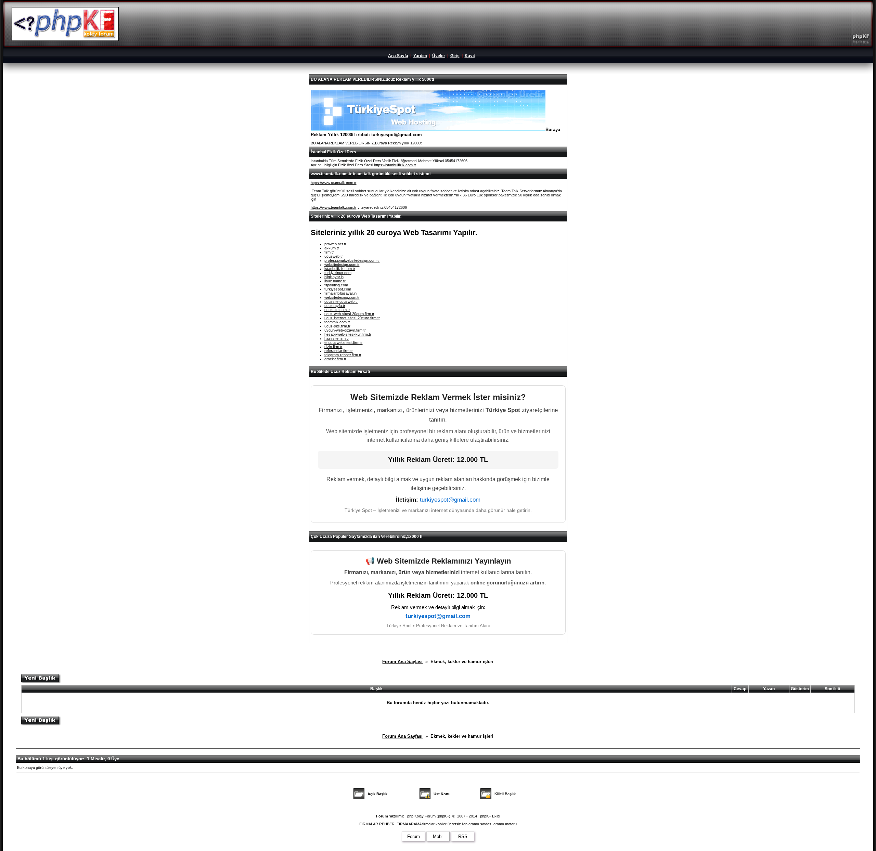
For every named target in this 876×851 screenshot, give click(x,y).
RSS (462, 836)
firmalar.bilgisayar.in (340, 293)
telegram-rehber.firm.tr (342, 355)
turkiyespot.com (337, 289)
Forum (413, 836)
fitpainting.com (336, 285)
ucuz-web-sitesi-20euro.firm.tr (349, 314)
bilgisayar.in (334, 277)
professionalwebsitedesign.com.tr (352, 260)
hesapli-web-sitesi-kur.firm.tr (347, 334)
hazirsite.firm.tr (336, 338)
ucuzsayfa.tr (334, 306)
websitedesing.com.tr (342, 297)
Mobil (438, 836)
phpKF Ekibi (490, 816)
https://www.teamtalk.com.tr (334, 183)
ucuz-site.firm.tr (337, 326)
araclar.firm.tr (335, 359)
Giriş (455, 55)
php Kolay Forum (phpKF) (428, 816)
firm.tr (329, 252)
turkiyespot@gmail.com (450, 500)
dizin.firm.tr (333, 347)
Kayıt (470, 55)
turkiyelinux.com (337, 273)
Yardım (420, 55)
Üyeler (438, 55)
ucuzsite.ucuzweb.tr (341, 301)
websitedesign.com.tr (342, 264)
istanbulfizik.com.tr (339, 269)
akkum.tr (331, 248)
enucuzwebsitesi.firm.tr (343, 342)
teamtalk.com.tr (337, 322)
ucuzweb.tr (333, 256)
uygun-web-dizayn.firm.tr (345, 330)
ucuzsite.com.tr (337, 310)
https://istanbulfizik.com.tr (395, 165)
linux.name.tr (335, 281)
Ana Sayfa (398, 55)
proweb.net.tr (335, 244)
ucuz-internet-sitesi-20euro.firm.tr (352, 318)
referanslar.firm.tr (338, 351)
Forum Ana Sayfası (402, 661)
